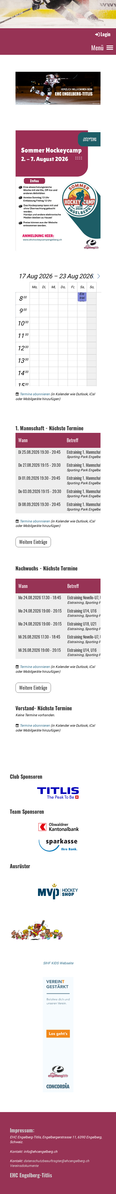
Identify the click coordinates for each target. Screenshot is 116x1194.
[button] (92, 276)
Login (105, 34)
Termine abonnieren (35, 394)
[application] (58, 329)
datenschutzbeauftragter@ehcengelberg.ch (56, 1161)
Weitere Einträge (33, 542)
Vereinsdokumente (24, 1166)
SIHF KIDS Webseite (58, 963)
